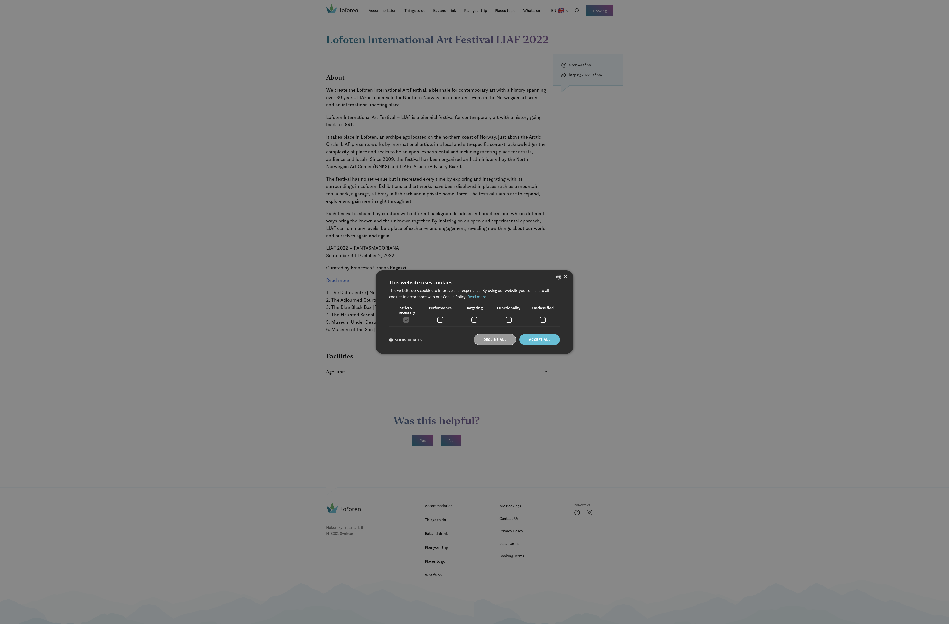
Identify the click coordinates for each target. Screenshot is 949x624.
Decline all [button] (494, 339)
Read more (477, 296)
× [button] (565, 277)
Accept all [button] (539, 339)
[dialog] (474, 312)
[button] (405, 339)
